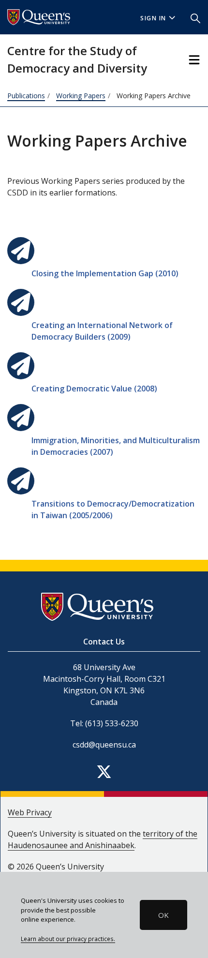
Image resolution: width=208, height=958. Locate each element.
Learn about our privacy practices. (68, 939)
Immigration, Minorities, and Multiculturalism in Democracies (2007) (115, 446)
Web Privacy (30, 812)
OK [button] (163, 915)
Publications (26, 95)
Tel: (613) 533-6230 (104, 723)
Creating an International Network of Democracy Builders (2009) (102, 331)
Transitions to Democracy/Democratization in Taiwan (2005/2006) (112, 509)
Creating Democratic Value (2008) (94, 388)
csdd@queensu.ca (104, 744)
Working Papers (80, 95)
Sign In (153, 18)
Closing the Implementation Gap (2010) (104, 273)
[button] (195, 17)
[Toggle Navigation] (194, 59)
